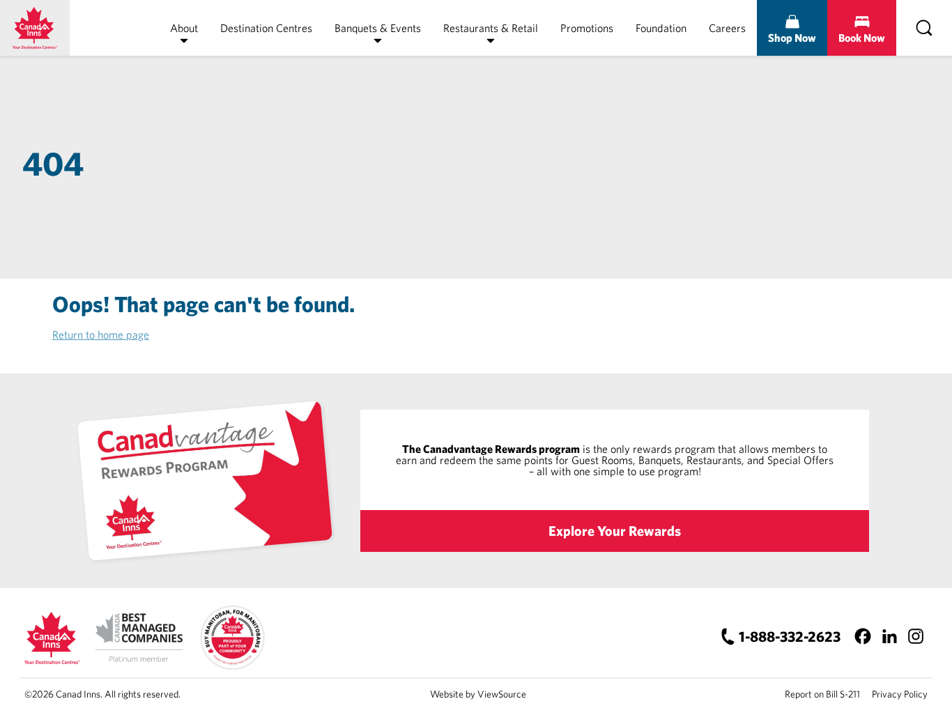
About (184, 28)
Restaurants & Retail (490, 28)
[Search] (924, 28)
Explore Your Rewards (614, 531)
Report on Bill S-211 (822, 694)
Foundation (661, 28)
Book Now (861, 37)
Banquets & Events (378, 28)
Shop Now (792, 37)
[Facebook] (862, 636)
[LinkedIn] (889, 636)
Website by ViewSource (478, 694)
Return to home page (100, 334)
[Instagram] (915, 636)
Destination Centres (266, 28)
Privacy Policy (900, 694)
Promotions (586, 28)
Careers (727, 28)
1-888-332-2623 (789, 636)
